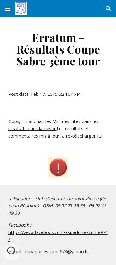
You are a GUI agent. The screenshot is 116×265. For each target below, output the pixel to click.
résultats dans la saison (32, 128)
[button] (7, 8)
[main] (58, 49)
